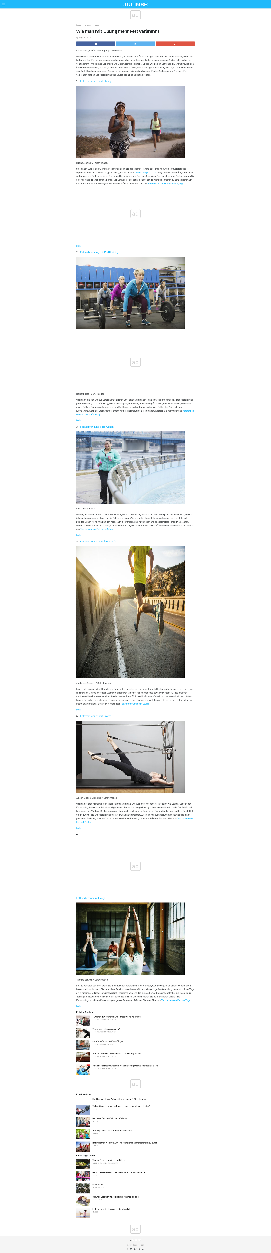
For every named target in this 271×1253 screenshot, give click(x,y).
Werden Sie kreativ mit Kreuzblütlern (108, 1160)
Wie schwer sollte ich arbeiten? (106, 1029)
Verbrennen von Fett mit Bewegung (165, 183)
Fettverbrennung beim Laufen (135, 703)
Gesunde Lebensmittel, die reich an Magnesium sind (115, 1197)
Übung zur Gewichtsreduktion (87, 25)
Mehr (78, 246)
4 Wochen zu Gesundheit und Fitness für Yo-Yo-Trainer (116, 1017)
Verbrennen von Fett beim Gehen (96, 529)
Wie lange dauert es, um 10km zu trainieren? (112, 1131)
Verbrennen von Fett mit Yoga (175, 1000)
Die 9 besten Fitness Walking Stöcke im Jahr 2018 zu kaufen (119, 1099)
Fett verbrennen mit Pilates (95, 716)
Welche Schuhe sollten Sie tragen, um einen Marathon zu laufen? (121, 1106)
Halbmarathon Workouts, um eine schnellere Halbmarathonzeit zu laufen (124, 1143)
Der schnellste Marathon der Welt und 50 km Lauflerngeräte (118, 1172)
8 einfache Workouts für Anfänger (107, 1041)
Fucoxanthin (97, 1184)
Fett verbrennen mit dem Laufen (98, 541)
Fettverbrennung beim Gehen (97, 426)
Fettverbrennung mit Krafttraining (99, 252)
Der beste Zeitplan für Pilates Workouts (109, 1118)
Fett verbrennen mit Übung (95, 81)
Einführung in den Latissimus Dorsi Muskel (111, 1209)
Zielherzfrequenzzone (145, 172)
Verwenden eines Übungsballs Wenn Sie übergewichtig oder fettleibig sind (125, 1066)
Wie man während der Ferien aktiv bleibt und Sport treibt (117, 1053)
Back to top (135, 1240)
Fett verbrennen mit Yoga (90, 898)
